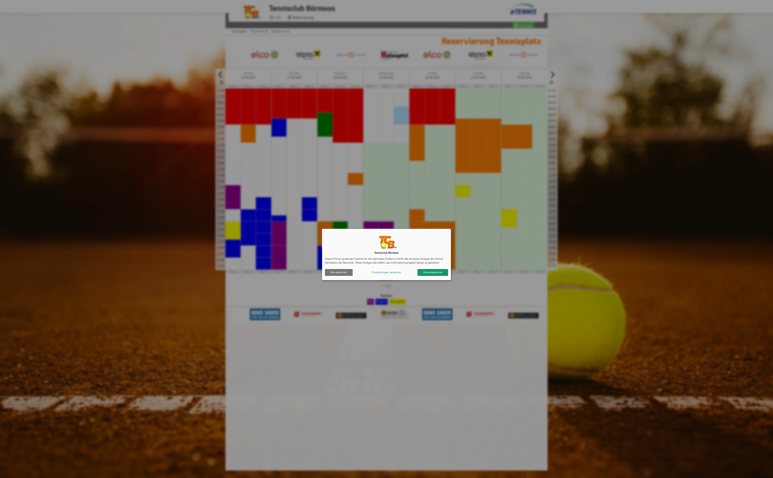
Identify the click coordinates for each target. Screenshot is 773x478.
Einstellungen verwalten (386, 272)
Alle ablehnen (339, 272)
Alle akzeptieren (432, 272)
